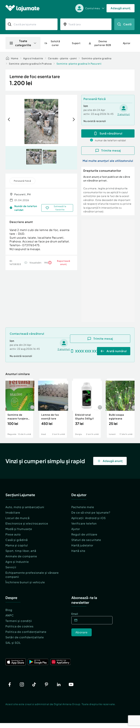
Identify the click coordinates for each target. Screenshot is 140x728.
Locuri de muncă (17, 518)
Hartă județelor (82, 545)
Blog (8, 610)
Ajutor (75, 529)
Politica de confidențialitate (25, 632)
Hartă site (78, 551)
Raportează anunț (63, 263)
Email (74, 613)
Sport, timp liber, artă (20, 551)
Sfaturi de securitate (86, 540)
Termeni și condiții (18, 621)
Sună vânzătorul (111, 133)
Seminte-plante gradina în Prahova (30, 63)
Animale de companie (21, 556)
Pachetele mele (82, 507)
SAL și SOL (13, 642)
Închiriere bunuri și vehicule (25, 582)
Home (14, 58)
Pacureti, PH (22, 194)
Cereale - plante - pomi (62, 58)
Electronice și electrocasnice (26, 523)
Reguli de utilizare (84, 534)
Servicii (10, 567)
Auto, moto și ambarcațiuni (24, 507)
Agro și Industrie (17, 561)
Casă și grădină (16, 540)
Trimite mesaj (111, 150)
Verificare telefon (84, 523)
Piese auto (13, 534)
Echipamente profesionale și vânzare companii (32, 575)
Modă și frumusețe (18, 529)
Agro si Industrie (33, 58)
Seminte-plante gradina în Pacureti (79, 63)
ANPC (9, 615)
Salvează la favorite (60, 208)
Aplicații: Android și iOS (88, 518)
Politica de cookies (19, 626)
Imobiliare (12, 512)
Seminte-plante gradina (96, 58)
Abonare (81, 632)
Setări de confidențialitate (24, 637)
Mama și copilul (16, 545)
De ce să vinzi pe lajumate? (90, 512)
